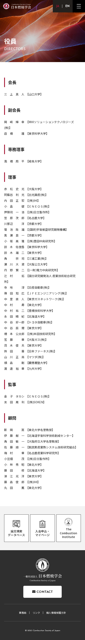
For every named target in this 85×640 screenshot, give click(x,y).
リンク (36, 612)
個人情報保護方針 (56, 612)
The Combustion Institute (68, 533)
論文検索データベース (16, 533)
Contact (44, 592)
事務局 (22, 612)
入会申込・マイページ (42, 533)
